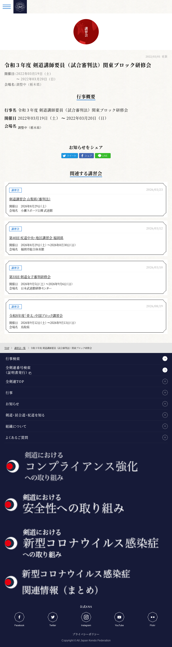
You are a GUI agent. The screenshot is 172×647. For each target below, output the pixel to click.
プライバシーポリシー (86, 634)
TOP (6, 348)
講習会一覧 (20, 348)
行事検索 (13, 358)
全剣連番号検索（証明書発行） (18, 370)
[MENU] (6, 6)
